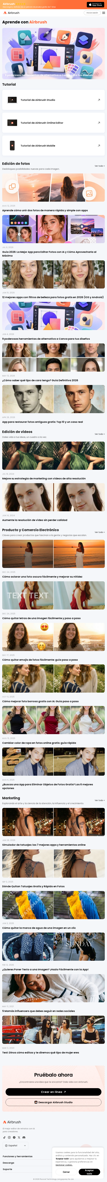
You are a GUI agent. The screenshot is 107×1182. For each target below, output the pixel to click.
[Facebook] (14, 1137)
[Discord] (23, 1137)
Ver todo (99, 166)
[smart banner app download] (95, 4)
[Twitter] (19, 1137)
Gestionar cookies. (64, 1165)
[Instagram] (9, 1137)
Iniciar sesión (92, 13)
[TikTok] (4, 1137)
